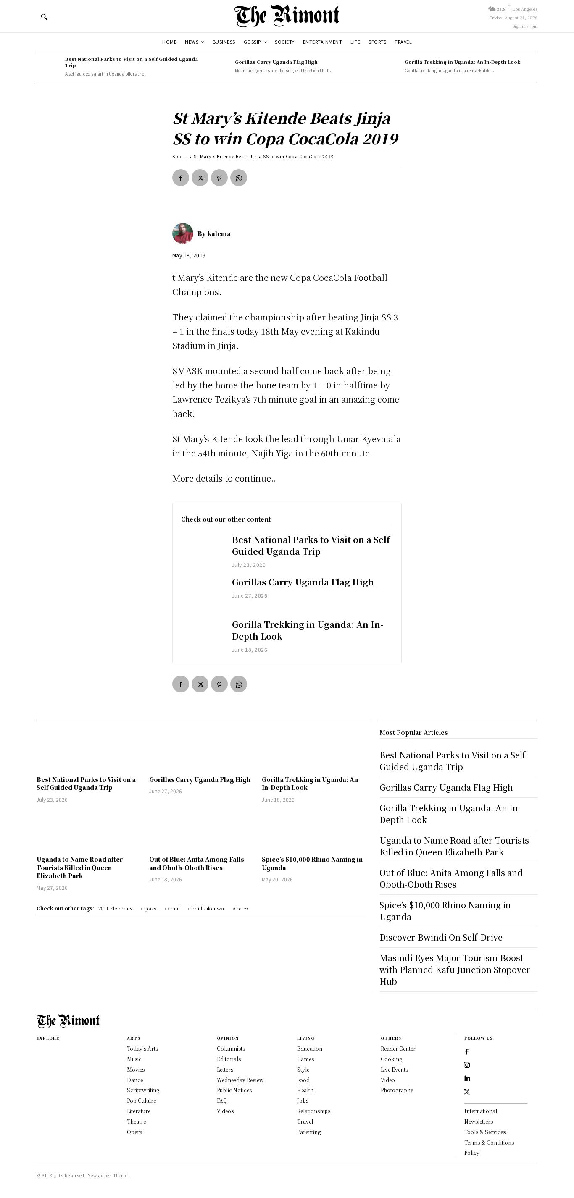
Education (309, 1048)
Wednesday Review (240, 1079)
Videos (225, 1110)
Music (134, 1058)
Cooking (391, 1058)
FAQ (222, 1100)
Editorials (229, 1058)
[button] (44, 16)
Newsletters (478, 1121)
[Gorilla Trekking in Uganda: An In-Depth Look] (388, 66)
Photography (397, 1089)
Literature (138, 1110)
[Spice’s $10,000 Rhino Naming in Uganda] (314, 830)
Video (388, 1079)
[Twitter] (200, 177)
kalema (219, 233)
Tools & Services (485, 1131)
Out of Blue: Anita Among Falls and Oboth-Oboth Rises (196, 863)
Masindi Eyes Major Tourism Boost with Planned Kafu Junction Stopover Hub (454, 969)
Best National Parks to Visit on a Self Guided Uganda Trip (131, 61)
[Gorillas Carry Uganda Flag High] (218, 66)
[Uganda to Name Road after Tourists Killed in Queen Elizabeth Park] (89, 830)
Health (305, 1089)
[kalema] (184, 233)
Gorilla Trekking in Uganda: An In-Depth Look (462, 61)
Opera (134, 1131)
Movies (136, 1069)
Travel (305, 1121)
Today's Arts (142, 1048)
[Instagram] (467, 1065)
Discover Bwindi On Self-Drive (441, 937)
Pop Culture (141, 1100)
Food (303, 1079)
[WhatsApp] (238, 177)
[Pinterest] (219, 177)
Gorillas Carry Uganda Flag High (276, 61)
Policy (471, 1152)
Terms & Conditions (489, 1142)
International (480, 1110)
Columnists (231, 1048)
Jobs (302, 1100)
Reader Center (398, 1048)
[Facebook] (180, 177)
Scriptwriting (143, 1089)
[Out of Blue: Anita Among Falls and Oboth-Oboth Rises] (201, 830)
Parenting (309, 1131)
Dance (135, 1079)
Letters (225, 1069)
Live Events (394, 1069)
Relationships (313, 1110)
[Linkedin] (467, 1078)
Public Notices (234, 1089)
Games (305, 1058)
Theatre (136, 1121)
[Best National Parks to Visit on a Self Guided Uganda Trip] (49, 66)
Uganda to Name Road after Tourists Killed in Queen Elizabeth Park (80, 867)
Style (303, 1069)
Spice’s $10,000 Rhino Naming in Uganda (312, 863)
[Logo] (287, 16)
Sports (180, 156)
